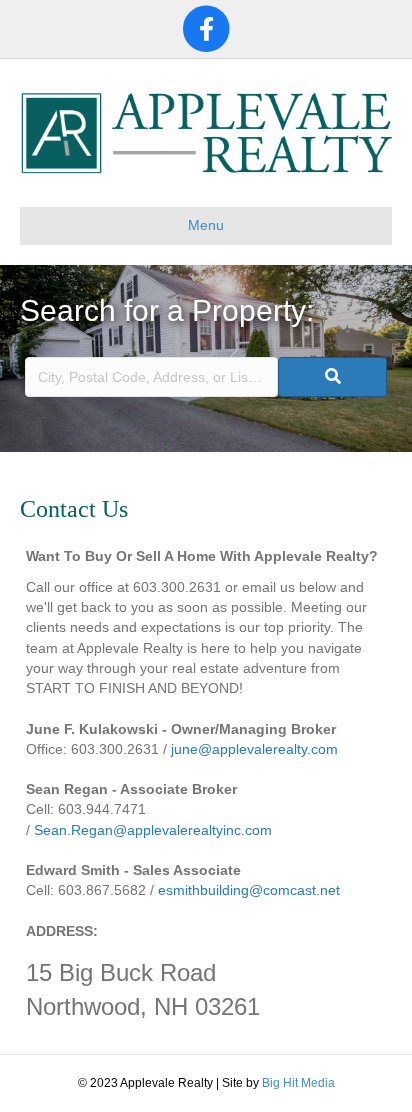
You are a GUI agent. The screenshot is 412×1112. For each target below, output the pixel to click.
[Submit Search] (332, 377)
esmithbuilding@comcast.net (249, 890)
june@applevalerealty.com (254, 749)
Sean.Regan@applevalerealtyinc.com (153, 830)
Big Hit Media (298, 1083)
